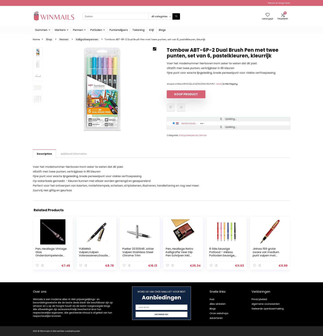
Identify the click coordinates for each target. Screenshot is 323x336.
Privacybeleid (259, 299)
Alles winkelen (218, 304)
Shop (49, 39)
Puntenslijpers (118, 30)
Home (36, 39)
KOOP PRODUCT (186, 94)
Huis (212, 299)
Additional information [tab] (74, 153)
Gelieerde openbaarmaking (268, 308)
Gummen (41, 30)
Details (219, 83)
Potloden (96, 30)
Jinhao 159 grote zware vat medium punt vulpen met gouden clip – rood (266, 254)
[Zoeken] (176, 16)
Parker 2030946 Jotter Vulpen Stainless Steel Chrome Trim (138, 252)
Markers (60, 30)
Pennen (78, 30)
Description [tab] (44, 153)
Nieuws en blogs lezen (279, 3)
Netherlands (188, 123)
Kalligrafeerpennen (87, 39)
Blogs (162, 30)
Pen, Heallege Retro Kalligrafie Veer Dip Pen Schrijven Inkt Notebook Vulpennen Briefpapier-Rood (180, 255)
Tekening (138, 30)
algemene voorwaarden (266, 304)
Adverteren (216, 318)
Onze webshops (219, 313)
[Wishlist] (268, 15)
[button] (154, 49)
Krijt (151, 30)
